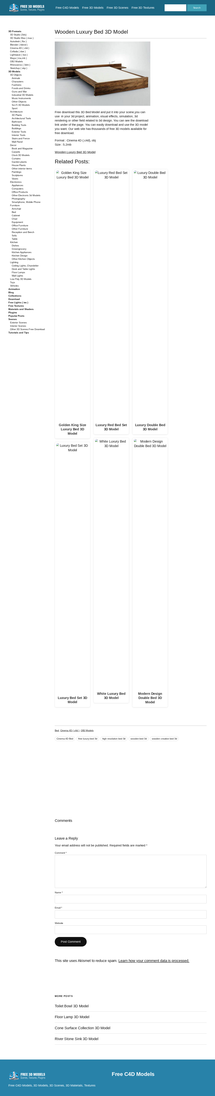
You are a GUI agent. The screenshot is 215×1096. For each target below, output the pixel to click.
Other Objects (19, 101)
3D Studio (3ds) (18, 34)
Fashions (16, 85)
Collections (14, 295)
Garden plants (19, 162)
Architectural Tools (21, 118)
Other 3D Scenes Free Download (27, 329)
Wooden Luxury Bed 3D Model (75, 152)
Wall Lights (17, 275)
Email (58, 907)
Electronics (16, 182)
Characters (17, 81)
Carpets (16, 151)
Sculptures (17, 175)
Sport (14, 108)
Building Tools (19, 125)
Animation (14, 289)
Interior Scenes (18, 326)
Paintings (16, 172)
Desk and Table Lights (23, 269)
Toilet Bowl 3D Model (72, 1006)
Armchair (16, 208)
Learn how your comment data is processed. (153, 961)
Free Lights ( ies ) (18, 302)
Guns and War (19, 91)
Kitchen (14, 242)
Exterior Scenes (18, 322)
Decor (13, 145)
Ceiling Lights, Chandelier (25, 265)
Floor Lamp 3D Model (72, 1017)
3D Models (14, 71)
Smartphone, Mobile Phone (26, 202)
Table (14, 239)
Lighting (14, 262)
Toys (12, 282)
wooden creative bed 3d (164, 738)
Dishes (15, 245)
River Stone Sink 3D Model (76, 1039)
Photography (18, 198)
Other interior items (22, 168)
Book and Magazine (22, 148)
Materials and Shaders (21, 309)
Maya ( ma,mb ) (18, 58)
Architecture (16, 111)
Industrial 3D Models (22, 95)
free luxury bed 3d (87, 738)
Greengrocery (19, 249)
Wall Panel (17, 141)
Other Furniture (20, 228)
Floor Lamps (18, 272)
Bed (14, 212)
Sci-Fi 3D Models (21, 105)
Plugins (12, 312)
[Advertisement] (183, 95)
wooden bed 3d (139, 738)
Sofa (14, 235)
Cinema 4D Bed (65, 738)
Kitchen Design (20, 255)
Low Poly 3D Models (20, 279)
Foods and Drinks (21, 88)
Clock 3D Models (21, 155)
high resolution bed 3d (114, 738)
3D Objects (16, 74)
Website (59, 923)
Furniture (15, 205)
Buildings (16, 128)
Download (14, 299)
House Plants (19, 165)
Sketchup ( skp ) (18, 68)
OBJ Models (16, 61)
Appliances (17, 185)
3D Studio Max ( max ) (22, 38)
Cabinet (16, 215)
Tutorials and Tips (18, 332)
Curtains (16, 158)
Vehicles (14, 285)
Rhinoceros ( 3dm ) (20, 64)
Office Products (20, 192)
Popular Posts (16, 316)
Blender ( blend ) (19, 44)
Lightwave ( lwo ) (19, 54)
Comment (61, 852)
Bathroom (17, 121)
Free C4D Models (133, 1074)
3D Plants (17, 115)
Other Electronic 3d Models (26, 195)
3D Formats (14, 31)
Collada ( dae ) (18, 51)
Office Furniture (20, 225)
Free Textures (16, 305)
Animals (16, 78)
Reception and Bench (23, 232)
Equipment (17, 222)
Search (197, 7)
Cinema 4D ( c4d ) (19, 48)
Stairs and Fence (21, 138)
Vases (15, 178)
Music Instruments (21, 98)
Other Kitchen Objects (23, 259)
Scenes (12, 319)
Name (58, 892)
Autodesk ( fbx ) (18, 41)
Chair (14, 218)
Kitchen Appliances (21, 252)
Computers (17, 188)
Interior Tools (18, 135)
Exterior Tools (19, 131)
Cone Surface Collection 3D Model (82, 1028)
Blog (11, 292)
